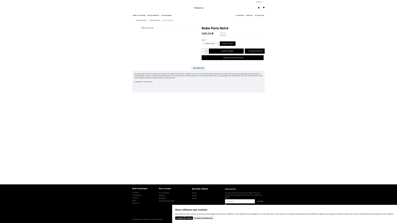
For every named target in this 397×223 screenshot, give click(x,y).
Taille (203, 40)
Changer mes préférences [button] (203, 218)
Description (198, 68)
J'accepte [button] (179, 218)
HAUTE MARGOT (141, 20)
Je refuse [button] (188, 218)
